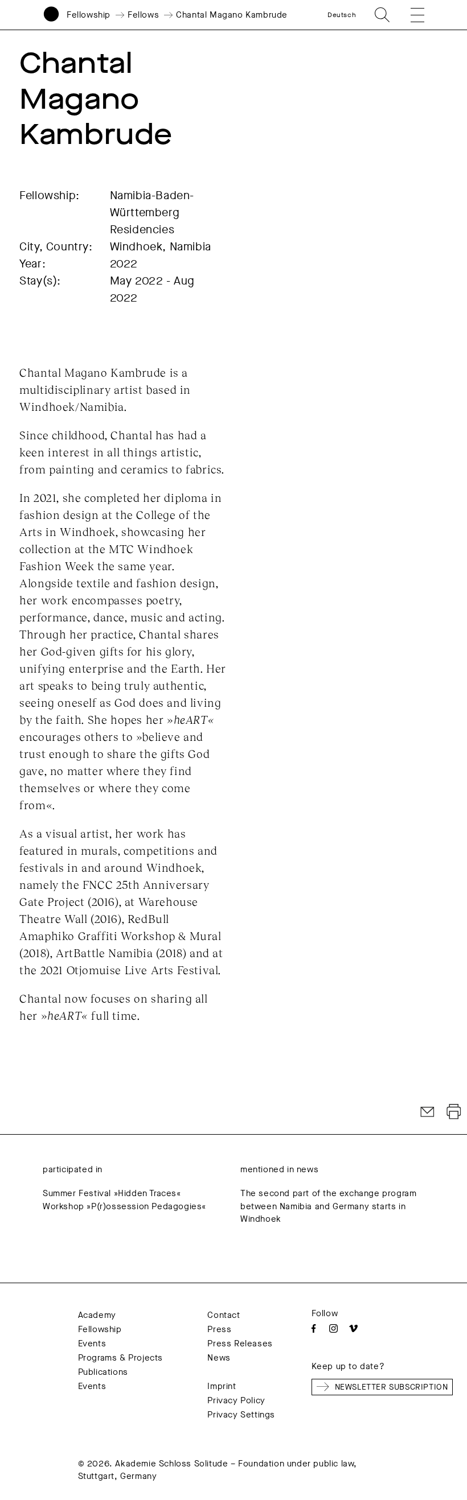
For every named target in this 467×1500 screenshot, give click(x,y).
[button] (410, 15)
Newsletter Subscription (391, 1387)
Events (92, 1343)
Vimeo (353, 1328)
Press (219, 1329)
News (218, 1357)
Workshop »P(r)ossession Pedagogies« (124, 1206)
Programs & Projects (120, 1357)
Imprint (221, 1386)
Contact (223, 1315)
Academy (97, 1315)
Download (453, 1111)
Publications (103, 1372)
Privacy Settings (241, 1414)
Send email (427, 1111)
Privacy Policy (236, 1400)
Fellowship (88, 14)
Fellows (143, 14)
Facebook (313, 1328)
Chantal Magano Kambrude (232, 14)
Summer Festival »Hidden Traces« (112, 1193)
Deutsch (341, 14)
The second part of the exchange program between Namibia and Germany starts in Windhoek (328, 1206)
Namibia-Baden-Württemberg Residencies (152, 212)
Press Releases (239, 1343)
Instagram (333, 1328)
